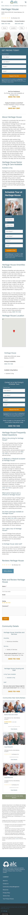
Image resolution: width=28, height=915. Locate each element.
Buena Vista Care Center (11, 714)
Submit (5, 618)
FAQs (21, 28)
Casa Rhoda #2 (8, 747)
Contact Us (5, 883)
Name (4, 586)
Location (13, 28)
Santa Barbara (15, 5)
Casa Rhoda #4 (8, 777)
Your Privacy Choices (8, 898)
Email (3, 594)
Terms (13, 870)
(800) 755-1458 (5, 23)
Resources (5, 889)
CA (10, 5)
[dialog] (5, 914)
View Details (14, 729)
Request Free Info (14, 76)
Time (6, 227)
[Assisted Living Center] (14, 2)
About (4, 28)
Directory (7, 5)
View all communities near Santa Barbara (14, 796)
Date (6, 222)
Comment (5, 606)
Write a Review (8, 571)
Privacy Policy (11, 254)
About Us (5, 880)
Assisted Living (11, 677)
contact (17, 838)
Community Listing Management (11, 886)
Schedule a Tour (11, 250)
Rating (4, 601)
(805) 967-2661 (19, 23)
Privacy (9, 870)
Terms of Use (6, 895)
